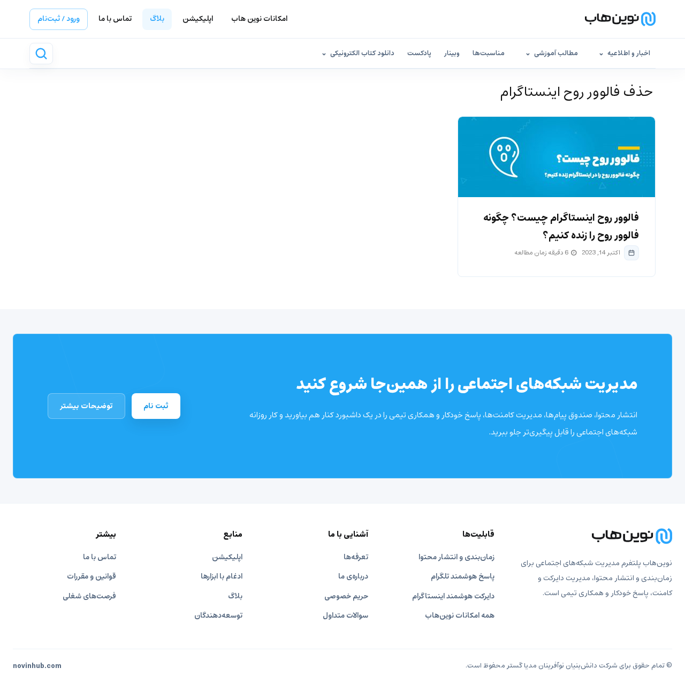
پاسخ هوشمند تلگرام (462, 576)
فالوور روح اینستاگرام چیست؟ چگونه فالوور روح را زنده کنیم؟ (561, 227)
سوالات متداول (345, 615)
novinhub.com (37, 666)
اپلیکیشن (197, 19)
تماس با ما (115, 19)
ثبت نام (156, 406)
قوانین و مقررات (91, 576)
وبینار (452, 53)
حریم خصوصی (346, 596)
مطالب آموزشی (556, 53)
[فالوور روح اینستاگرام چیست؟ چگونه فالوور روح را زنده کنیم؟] (556, 157)
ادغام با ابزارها (221, 576)
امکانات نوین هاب (259, 19)
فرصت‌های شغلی (89, 596)
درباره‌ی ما (353, 576)
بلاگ (157, 19)
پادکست (419, 53)
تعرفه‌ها (356, 557)
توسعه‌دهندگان (218, 615)
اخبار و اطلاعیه (628, 53)
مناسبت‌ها (489, 53)
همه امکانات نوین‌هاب (459, 615)
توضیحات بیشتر (86, 406)
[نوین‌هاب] (594, 536)
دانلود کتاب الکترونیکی (362, 53)
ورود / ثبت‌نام (58, 19)
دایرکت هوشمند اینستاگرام (453, 596)
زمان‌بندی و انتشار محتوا (456, 557)
